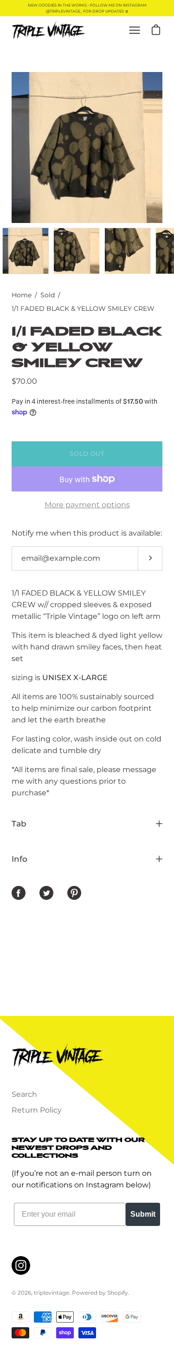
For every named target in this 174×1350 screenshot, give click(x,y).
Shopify (117, 1292)
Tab (19, 823)
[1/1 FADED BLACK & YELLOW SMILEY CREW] (25, 251)
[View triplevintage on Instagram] (21, 1265)
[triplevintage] (49, 30)
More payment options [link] (87, 504)
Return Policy (37, 1110)
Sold (47, 295)
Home (22, 295)
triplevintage (51, 1292)
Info (19, 859)
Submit (142, 1214)
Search (24, 1094)
